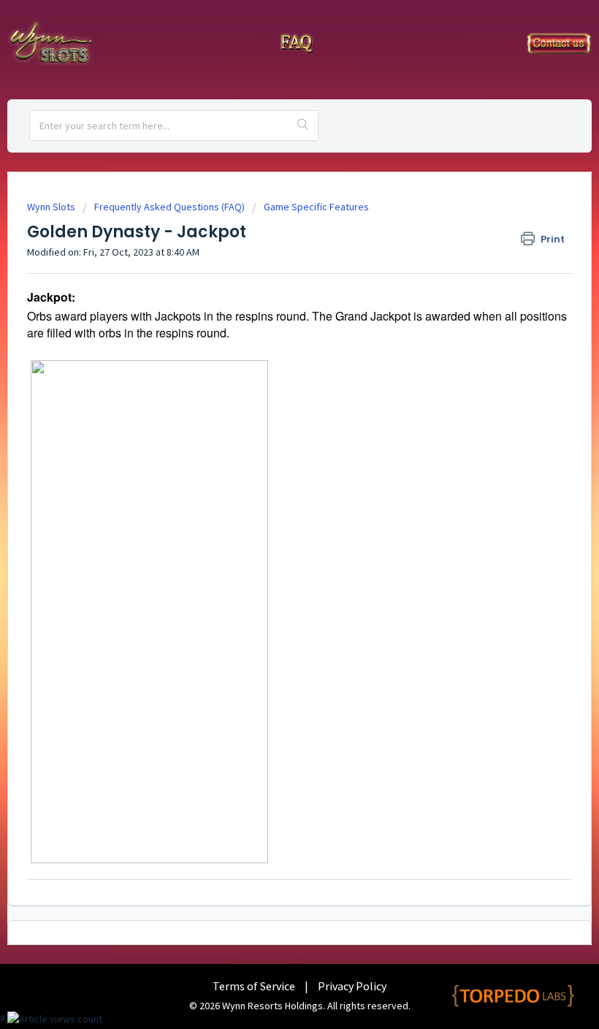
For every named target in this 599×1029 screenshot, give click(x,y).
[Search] (303, 125)
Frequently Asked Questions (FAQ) (169, 206)
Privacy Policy (352, 986)
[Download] (272, 509)
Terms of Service (254, 986)
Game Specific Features (316, 206)
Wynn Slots (51, 206)
